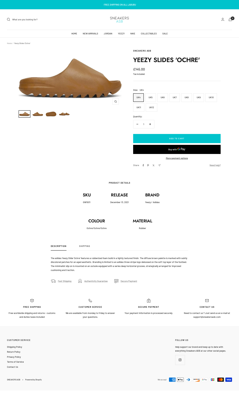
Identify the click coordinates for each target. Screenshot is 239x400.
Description (58, 246)
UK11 (138, 107)
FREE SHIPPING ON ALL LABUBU (120, 4)
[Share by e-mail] (159, 165)
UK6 (163, 97)
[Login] (222, 19)
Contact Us (12, 366)
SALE (165, 33)
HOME (74, 33)
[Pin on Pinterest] (148, 165)
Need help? (215, 165)
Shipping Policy (14, 346)
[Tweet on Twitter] (153, 165)
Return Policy (13, 351)
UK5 (151, 97)
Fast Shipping (64, 281)
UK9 (199, 97)
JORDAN (108, 33)
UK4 (138, 97)
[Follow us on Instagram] (180, 360)
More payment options (177, 158)
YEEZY (121, 33)
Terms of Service (15, 361)
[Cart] (230, 19)
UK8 (187, 97)
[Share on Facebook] (143, 165)
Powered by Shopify (33, 379)
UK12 (151, 107)
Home (9, 43)
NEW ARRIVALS (90, 33)
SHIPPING (84, 246)
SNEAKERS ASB (142, 50)
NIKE (132, 33)
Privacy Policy (14, 356)
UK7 (175, 97)
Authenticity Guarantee (96, 281)
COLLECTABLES (149, 33)
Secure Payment (129, 281)
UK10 (211, 97)
